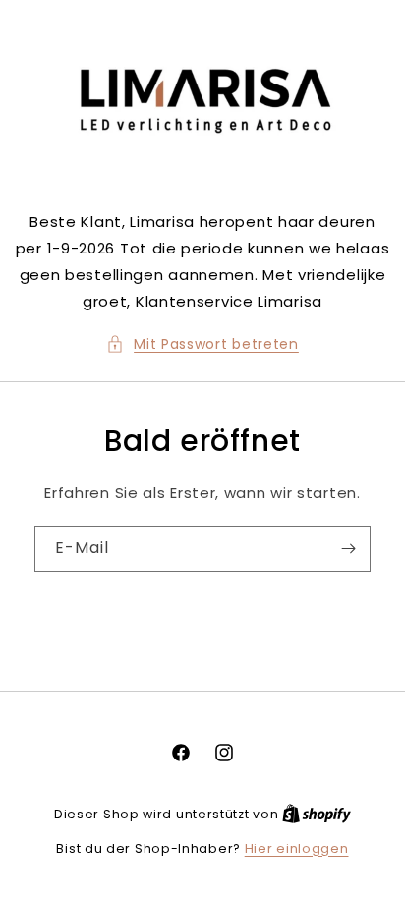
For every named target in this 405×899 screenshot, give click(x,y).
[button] (202, 344)
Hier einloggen (297, 848)
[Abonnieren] (348, 549)
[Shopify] (316, 814)
